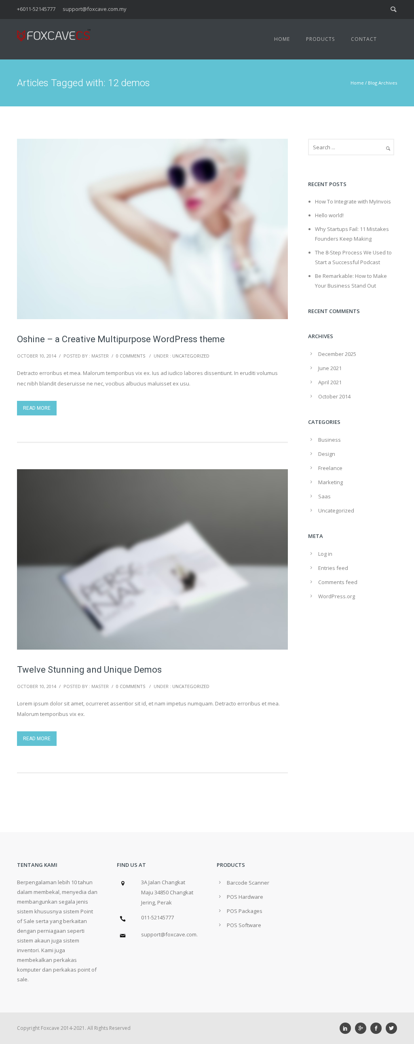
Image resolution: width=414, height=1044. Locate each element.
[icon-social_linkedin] (347, 1028)
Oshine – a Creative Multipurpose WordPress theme (121, 339)
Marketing (330, 482)
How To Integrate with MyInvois (353, 201)
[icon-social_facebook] (378, 1028)
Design (326, 453)
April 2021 (330, 382)
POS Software (244, 925)
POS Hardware (245, 896)
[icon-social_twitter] (391, 1028)
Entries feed (333, 568)
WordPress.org (336, 596)
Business (329, 439)
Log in (325, 553)
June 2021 (330, 368)
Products (320, 39)
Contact (364, 39)
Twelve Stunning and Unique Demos (89, 670)
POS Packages (244, 911)
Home (282, 39)
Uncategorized (190, 356)
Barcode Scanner (248, 882)
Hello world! (329, 215)
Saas (324, 496)
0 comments (130, 356)
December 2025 (337, 354)
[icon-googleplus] (362, 1028)
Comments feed (337, 582)
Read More (37, 408)
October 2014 (334, 396)
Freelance (330, 468)
